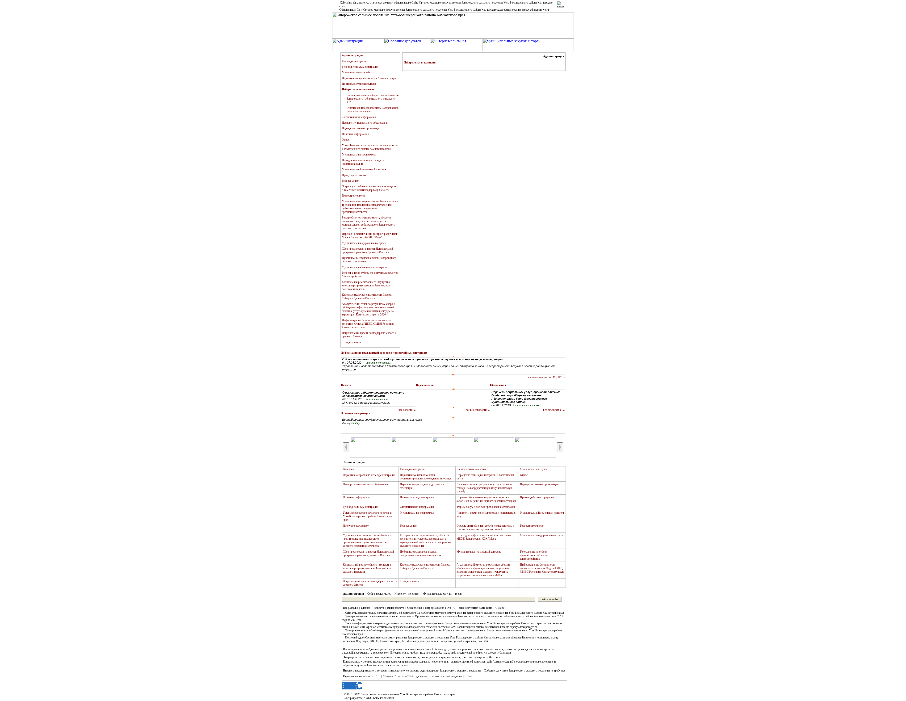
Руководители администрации (360, 506)
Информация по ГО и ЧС (440, 607)
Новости (379, 607)
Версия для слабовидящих (446, 676)
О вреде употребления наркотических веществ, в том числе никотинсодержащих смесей (369, 188)
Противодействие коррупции (359, 83)
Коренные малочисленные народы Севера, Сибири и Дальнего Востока (367, 296)
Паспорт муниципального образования (365, 122)
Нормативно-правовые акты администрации (369, 475)
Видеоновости (395, 607)
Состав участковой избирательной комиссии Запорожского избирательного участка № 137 (372, 98)
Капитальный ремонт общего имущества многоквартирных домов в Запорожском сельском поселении (366, 285)
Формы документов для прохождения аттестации (486, 506)
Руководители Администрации (360, 66)
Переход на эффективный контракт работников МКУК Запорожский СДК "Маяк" (370, 235)
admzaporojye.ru (539, 9)
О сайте (499, 607)
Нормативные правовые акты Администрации (369, 78)
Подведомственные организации (361, 128)
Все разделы (350, 607)
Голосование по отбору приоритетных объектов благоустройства (534, 555)
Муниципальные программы (359, 154)
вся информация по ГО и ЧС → (546, 377)
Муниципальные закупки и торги (442, 593)
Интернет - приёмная (406, 593)
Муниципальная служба (356, 72)
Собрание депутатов (379, 593)
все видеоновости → (478, 409)
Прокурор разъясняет (355, 175)
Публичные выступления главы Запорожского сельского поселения (420, 553)
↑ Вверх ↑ (471, 676)
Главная (365, 607)
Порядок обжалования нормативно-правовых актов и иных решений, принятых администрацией (486, 499)
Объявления (414, 607)
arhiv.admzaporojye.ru (358, 2)
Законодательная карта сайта (475, 607)
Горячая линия (350, 180)
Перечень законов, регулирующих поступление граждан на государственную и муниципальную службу (484, 488)
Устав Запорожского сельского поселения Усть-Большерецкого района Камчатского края (370, 147)
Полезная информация (355, 134)
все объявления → (554, 409)
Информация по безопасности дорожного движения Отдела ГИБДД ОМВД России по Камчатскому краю (368, 324)
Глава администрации (354, 61)
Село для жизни (351, 342)
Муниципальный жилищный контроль (364, 267)
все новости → (407, 409)
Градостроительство (353, 195)
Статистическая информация (359, 117)
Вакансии (348, 469)
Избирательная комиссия (471, 469)
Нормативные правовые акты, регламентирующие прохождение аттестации (426, 476)
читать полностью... (378, 363)
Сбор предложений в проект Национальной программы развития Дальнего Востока (367, 250)
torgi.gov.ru (355, 424)
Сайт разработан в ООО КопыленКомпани (369, 698)
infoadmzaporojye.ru (380, 630)
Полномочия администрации (417, 497)
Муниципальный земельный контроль (364, 169)
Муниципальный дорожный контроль (364, 243)
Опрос (345, 139)
